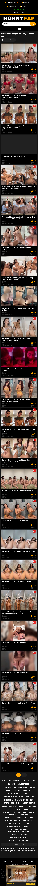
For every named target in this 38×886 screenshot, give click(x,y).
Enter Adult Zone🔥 (12, 2)
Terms (24, 862)
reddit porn (13, 815)
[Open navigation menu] (19, 29)
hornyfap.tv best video (18, 837)
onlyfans (6, 781)
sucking (16, 791)
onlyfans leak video (13, 826)
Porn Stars (24, 6)
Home (4, 862)
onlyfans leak (9, 787)
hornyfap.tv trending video (19, 840)
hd (33, 797)
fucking (11, 784)
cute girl (24, 815)
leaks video (12, 823)
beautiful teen (11, 820)
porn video (22, 806)
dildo (18, 803)
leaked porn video (25, 820)
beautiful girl (28, 812)
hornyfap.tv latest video (19, 834)
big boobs (24, 794)
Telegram (25, 865)
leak (33, 781)
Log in (22, 12)
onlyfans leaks (29, 803)
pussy (9, 809)
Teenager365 (12, 6)
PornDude (26, 2)
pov (31, 800)
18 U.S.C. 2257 (13, 865)
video (32, 787)
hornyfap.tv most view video (18, 832)
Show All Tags (19, 844)
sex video (32, 806)
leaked (8, 791)
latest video (28, 818)
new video (27, 809)
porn (25, 791)
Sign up (16, 12)
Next (23, 775)
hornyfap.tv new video (19, 829)
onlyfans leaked (21, 800)
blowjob (17, 781)
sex (12, 803)
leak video (23, 787)
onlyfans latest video (12, 812)
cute (21, 797)
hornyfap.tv (26, 826)
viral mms (18, 809)
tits (27, 797)
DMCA (32, 862)
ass (30, 791)
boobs (4, 806)
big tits (6, 803)
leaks (26, 781)
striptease (13, 794)
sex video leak (24, 823)
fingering (8, 800)
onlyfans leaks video (12, 818)
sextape (12, 806)
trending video (10, 797)
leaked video (23, 784)
